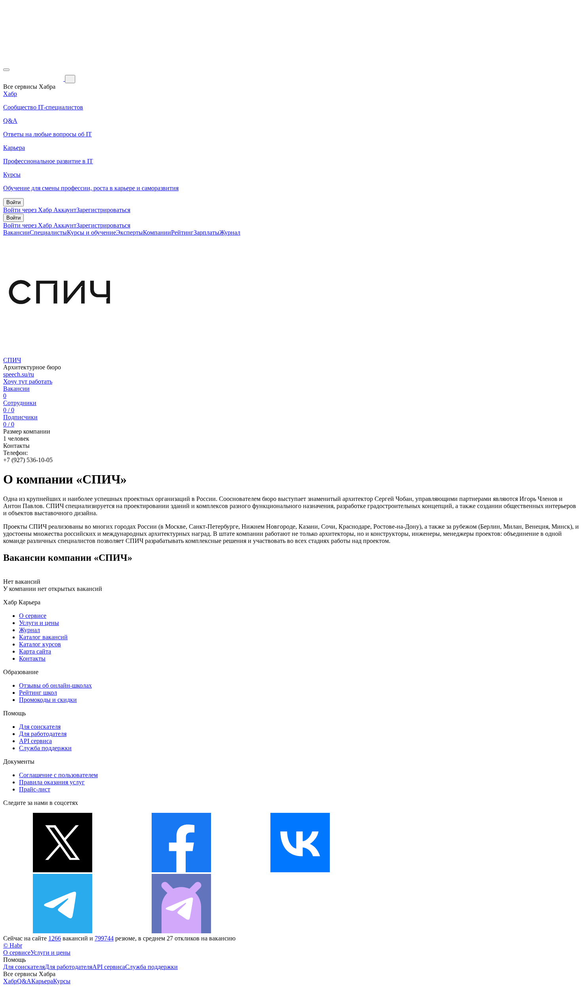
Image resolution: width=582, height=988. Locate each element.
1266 (54, 938)
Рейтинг (182, 232)
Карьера (42, 981)
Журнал (229, 232)
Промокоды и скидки (48, 699)
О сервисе (32, 615)
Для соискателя (40, 726)
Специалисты (48, 232)
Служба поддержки (45, 748)
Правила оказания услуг (52, 782)
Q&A (24, 981)
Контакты (32, 658)
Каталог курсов (40, 644)
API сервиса (35, 741)
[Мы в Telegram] (62, 931)
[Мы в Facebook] (181, 870)
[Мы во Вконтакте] (300, 870)
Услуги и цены (39, 622)
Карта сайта (35, 651)
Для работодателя (43, 733)
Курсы (61, 981)
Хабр (10, 981)
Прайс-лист (34, 789)
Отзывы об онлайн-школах (55, 685)
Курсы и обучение (91, 232)
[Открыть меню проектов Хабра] (6, 70)
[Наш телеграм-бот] (181, 931)
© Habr (12, 945)
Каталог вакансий (43, 637)
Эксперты (129, 232)
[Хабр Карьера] (34, 78)
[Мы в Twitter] (62, 870)
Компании (157, 232)
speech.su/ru (18, 374)
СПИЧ (12, 360)
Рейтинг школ (38, 692)
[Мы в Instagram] (418, 870)
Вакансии (16, 232)
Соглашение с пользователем (58, 775)
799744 (104, 938)
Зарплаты (206, 232)
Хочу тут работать (27, 381)
